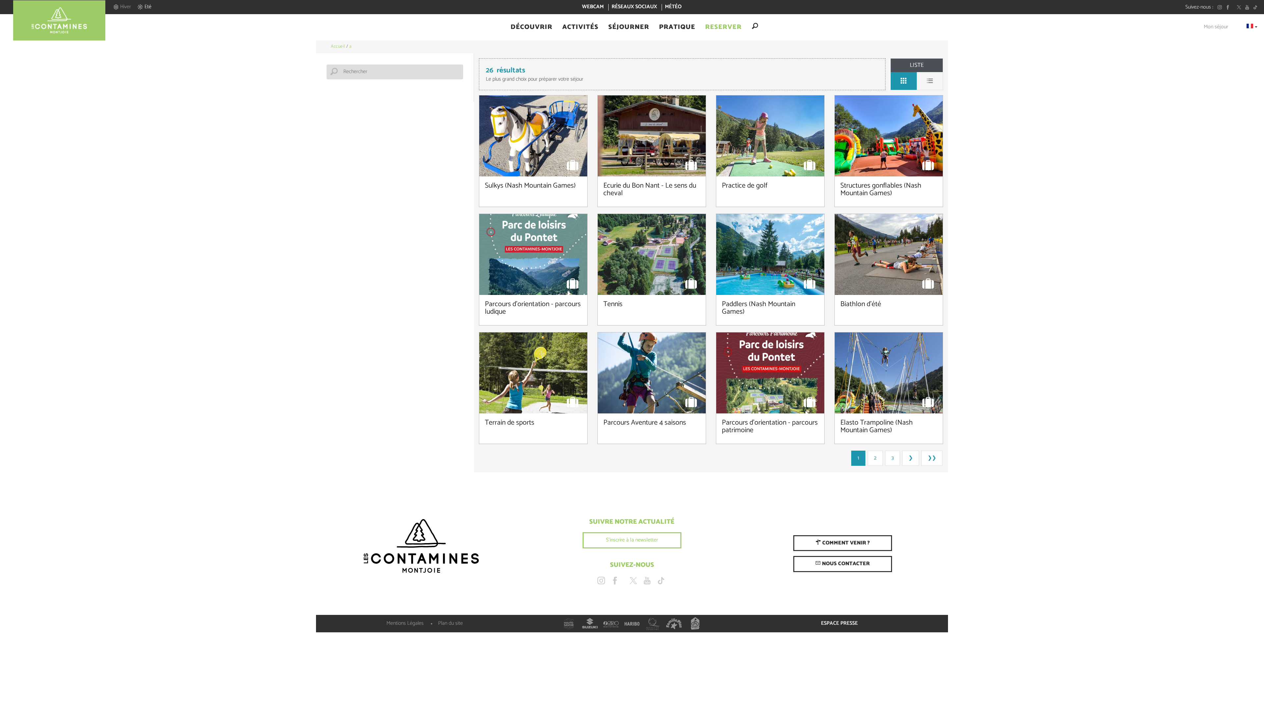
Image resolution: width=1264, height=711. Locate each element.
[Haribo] (632, 624)
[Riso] (611, 624)
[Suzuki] (590, 624)
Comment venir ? (845, 543)
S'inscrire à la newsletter (632, 540)
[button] (531, 27)
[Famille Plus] (674, 624)
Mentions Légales (405, 623)
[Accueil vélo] (695, 624)
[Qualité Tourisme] (653, 624)
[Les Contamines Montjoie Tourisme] (421, 546)
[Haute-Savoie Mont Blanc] (569, 624)
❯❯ (932, 458)
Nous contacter (845, 563)
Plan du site (450, 623)
